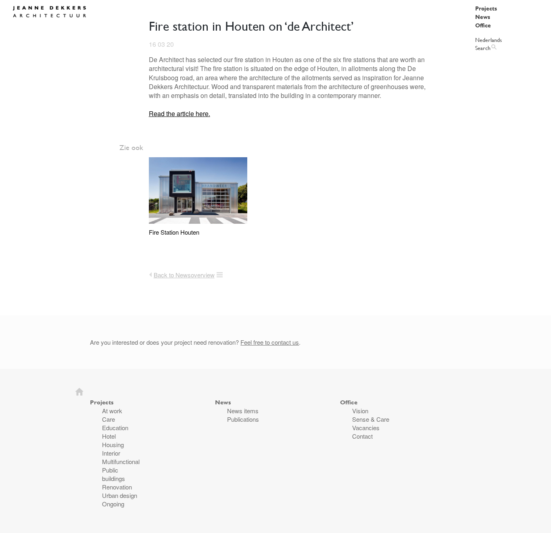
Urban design (119, 495)
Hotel (109, 436)
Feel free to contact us (269, 342)
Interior (111, 453)
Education (115, 427)
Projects (486, 8)
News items (243, 410)
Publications (243, 419)
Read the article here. (179, 113)
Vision (360, 410)
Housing (113, 444)
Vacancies (366, 427)
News (482, 16)
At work (112, 410)
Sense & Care (370, 419)
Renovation (117, 487)
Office (483, 25)
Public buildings (113, 474)
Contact (362, 436)
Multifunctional (121, 461)
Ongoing (113, 504)
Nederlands (488, 39)
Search (482, 47)
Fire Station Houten (174, 232)
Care (108, 419)
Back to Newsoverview (184, 275)
